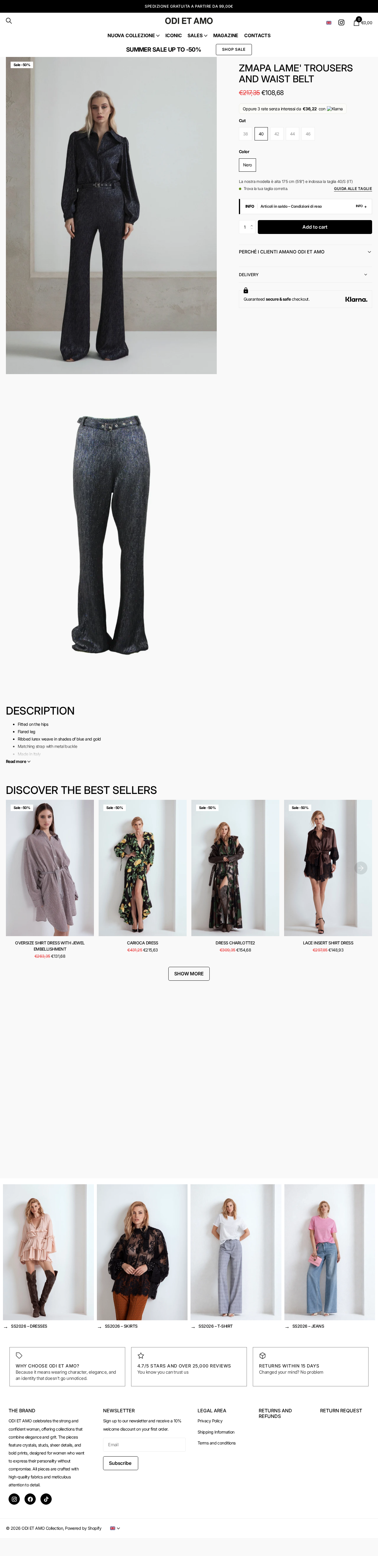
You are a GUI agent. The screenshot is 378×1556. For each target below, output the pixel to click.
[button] (253, 222)
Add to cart (314, 227)
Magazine (226, 35)
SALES (195, 35)
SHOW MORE (189, 974)
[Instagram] (14, 1499)
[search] (9, 20)
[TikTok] (46, 1499)
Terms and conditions (217, 1442)
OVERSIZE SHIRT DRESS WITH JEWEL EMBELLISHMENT (50, 945)
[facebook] (30, 1499)
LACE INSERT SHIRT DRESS (328, 942)
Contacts (257, 35)
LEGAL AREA (212, 1410)
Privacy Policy (210, 1420)
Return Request (341, 1410)
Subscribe (120, 1463)
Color (244, 151)
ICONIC (173, 35)
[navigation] (361, 868)
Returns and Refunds (275, 1413)
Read (16, 761)
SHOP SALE (234, 49)
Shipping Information (216, 1431)
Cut (242, 120)
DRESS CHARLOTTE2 (235, 942)
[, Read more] (342, 22)
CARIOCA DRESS (142, 942)
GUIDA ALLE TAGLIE (353, 188)
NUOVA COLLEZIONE (131, 35)
